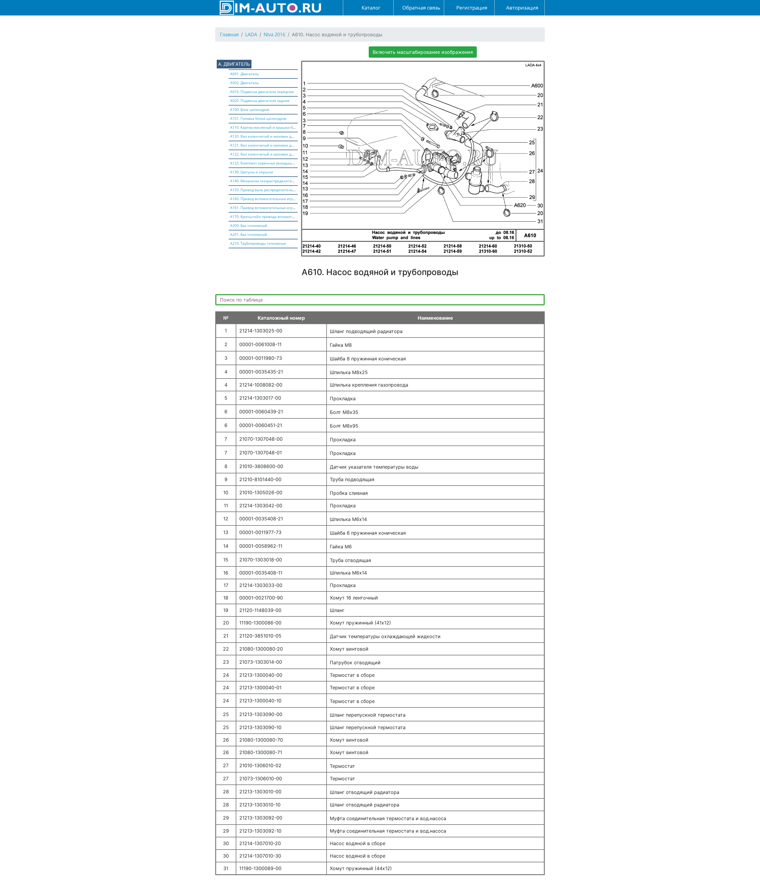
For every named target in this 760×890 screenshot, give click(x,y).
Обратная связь (420, 7)
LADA (251, 34)
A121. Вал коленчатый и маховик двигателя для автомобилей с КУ (288, 145)
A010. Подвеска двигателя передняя (262, 91)
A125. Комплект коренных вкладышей (263, 163)
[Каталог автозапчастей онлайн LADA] (268, 7)
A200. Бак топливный (248, 225)
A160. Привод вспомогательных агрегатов (267, 198)
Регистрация (471, 7)
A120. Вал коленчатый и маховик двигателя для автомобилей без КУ (290, 136)
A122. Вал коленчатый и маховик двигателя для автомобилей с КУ (288, 154)
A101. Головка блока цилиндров (258, 118)
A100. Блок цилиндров (249, 109)
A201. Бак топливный (248, 234)
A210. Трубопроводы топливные (258, 243)
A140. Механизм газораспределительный (266, 180)
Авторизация (521, 7)
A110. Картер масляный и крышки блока (265, 127)
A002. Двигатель (244, 82)
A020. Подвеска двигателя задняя (259, 100)
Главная (229, 34)
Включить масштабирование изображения (423, 52)
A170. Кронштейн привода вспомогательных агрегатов (278, 216)
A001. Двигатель (244, 73)
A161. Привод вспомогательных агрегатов (267, 207)
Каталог (370, 7)
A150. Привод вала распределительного (265, 189)
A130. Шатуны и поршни (251, 172)
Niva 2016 (274, 34)
